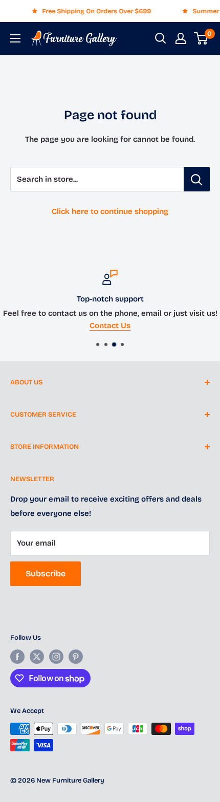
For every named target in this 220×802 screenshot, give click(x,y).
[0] (201, 38)
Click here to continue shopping (110, 211)
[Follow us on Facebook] (17, 656)
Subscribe (45, 573)
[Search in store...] (197, 179)
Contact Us (83, 325)
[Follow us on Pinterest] (76, 656)
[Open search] (160, 38)
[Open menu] (15, 38)
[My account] (180, 38)
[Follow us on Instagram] (56, 656)
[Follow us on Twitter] (37, 656)
